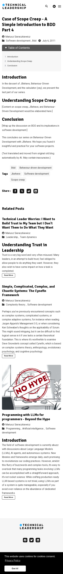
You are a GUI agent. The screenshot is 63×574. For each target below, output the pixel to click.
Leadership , (13, 237)
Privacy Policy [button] (12, 560)
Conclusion (12, 65)
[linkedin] (38, 540)
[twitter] (31, 540)
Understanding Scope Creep (19, 61)
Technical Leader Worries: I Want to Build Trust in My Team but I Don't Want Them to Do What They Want (28, 223)
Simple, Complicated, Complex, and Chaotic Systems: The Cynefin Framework (28, 290)
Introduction (12, 56)
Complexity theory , (16, 305)
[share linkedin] (35, 191)
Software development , (19, 41)
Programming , (14, 428)
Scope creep (18, 180)
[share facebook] (15, 191)
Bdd (34, 41)
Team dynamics (28, 237)
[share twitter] (22, 191)
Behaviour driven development (35, 168)
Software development (36, 174)
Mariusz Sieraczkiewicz (17, 37)
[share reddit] (29, 191)
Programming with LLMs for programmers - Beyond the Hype (26, 417)
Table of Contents (19, 48)
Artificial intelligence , (33, 428)
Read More (8, 275)
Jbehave (15, 174)
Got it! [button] (15, 568)
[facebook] (25, 540)
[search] (47, 6)
